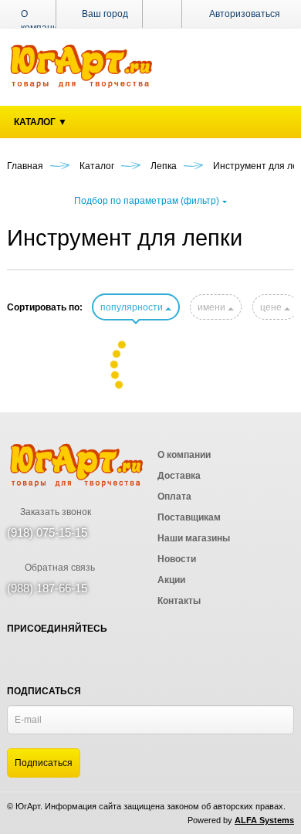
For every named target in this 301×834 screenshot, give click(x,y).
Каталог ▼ (40, 122)
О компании (42, 20)
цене (272, 307)
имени (213, 307)
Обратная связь (58, 567)
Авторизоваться (244, 13)
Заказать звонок (54, 512)
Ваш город (103, 13)
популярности (132, 307)
